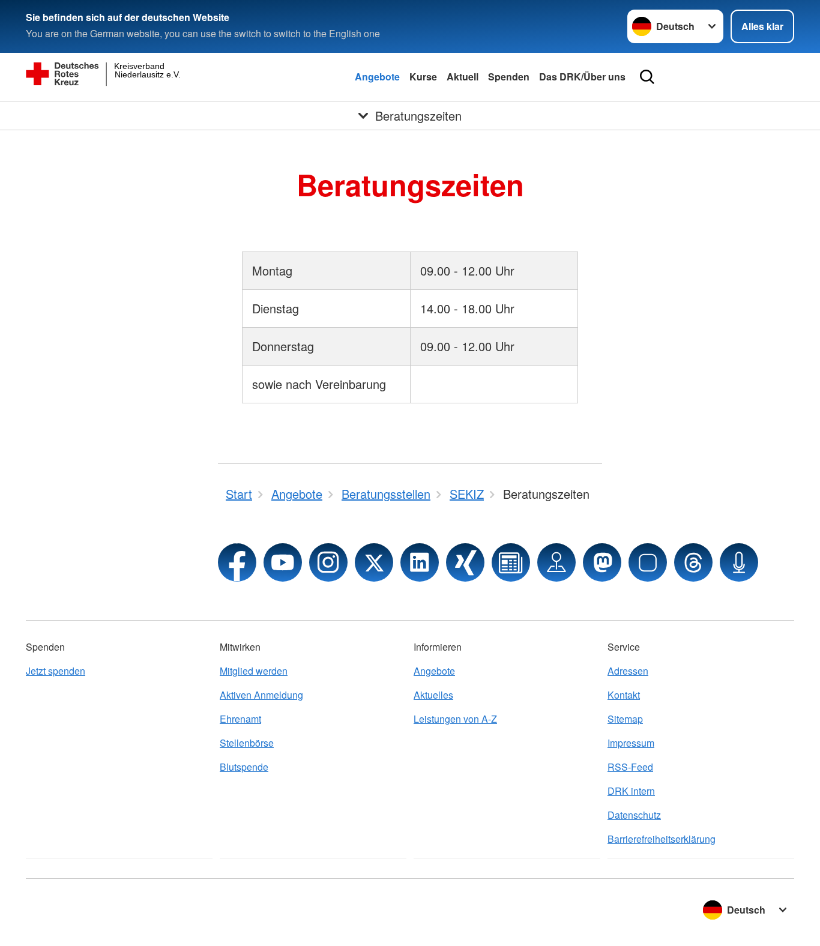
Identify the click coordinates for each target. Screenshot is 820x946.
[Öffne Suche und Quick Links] (647, 76)
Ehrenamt (240, 719)
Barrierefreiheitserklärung (661, 839)
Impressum (630, 743)
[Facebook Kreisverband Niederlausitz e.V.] (237, 562)
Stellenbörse (247, 743)
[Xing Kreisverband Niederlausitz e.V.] (465, 562)
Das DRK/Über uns (582, 76)
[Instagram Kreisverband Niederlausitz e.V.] (328, 562)
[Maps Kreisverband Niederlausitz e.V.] (556, 562)
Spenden (508, 76)
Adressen (627, 671)
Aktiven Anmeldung (261, 695)
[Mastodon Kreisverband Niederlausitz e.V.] (602, 562)
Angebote (377, 76)
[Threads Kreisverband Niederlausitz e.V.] (693, 562)
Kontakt (623, 695)
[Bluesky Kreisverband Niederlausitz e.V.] (648, 562)
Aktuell (462, 76)
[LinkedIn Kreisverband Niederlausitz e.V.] (419, 562)
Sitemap (625, 719)
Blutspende (244, 767)
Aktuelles (433, 695)
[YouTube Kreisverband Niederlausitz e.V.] (283, 562)
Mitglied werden (254, 671)
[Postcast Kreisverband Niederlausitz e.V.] (739, 562)
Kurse (423, 76)
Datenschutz (634, 815)
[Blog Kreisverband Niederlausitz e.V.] (511, 562)
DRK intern (631, 791)
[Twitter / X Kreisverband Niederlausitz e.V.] (374, 562)
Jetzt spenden (55, 671)
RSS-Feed (630, 767)
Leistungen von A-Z (455, 719)
